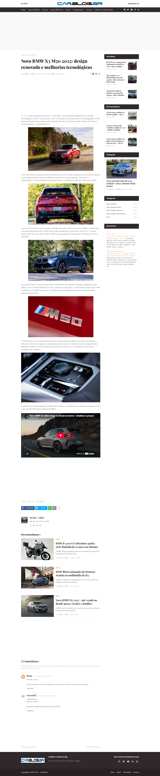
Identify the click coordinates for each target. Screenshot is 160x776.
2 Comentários (59, 74)
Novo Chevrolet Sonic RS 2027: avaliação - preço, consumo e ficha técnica (120, 183)
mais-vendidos (121, 204)
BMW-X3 (31, 501)
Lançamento (40, 501)
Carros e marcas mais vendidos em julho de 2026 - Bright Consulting (115, 128)
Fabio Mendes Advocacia (115, 251)
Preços (45, 10)
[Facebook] (93, 74)
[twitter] (37, 525)
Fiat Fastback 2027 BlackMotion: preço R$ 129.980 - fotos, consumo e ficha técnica (115, 79)
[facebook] (34, 525)
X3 (51, 116)
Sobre (119, 772)
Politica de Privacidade (103, 10)
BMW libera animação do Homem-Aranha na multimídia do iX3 (76, 573)
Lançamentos (78, 10)
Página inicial (25, 55)
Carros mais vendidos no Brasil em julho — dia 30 (115, 113)
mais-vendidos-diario (121, 207)
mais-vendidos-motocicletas (121, 214)
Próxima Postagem (92, 747)
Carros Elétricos (56, 10)
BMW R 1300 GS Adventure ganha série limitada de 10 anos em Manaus (77, 545)
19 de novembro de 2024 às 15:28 (46, 696)
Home (23, 10)
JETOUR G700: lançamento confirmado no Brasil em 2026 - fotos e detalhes (116, 64)
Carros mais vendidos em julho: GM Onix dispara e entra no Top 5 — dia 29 (115, 141)
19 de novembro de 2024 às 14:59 (42, 676)
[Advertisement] (80, 31)
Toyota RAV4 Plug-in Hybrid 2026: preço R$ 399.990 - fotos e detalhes (115, 93)
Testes (67, 10)
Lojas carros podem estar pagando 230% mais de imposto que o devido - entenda (120, 255)
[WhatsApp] (50, 508)
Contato (89, 10)
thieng (29, 676)
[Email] (99, 74)
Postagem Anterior (28, 747)
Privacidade (127, 772)
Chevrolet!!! (31, 695)
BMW (34, 55)
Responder (30, 688)
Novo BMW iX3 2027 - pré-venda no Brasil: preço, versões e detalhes (76, 601)
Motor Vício (110, 234)
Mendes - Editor (36, 517)
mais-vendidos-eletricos (121, 210)
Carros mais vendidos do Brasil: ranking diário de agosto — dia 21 (120, 237)
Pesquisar (132, 4)
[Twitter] (96, 74)
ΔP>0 (121, 217)
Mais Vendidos (34, 10)
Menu (25, 4)
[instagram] (30, 525)
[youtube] (40, 525)
